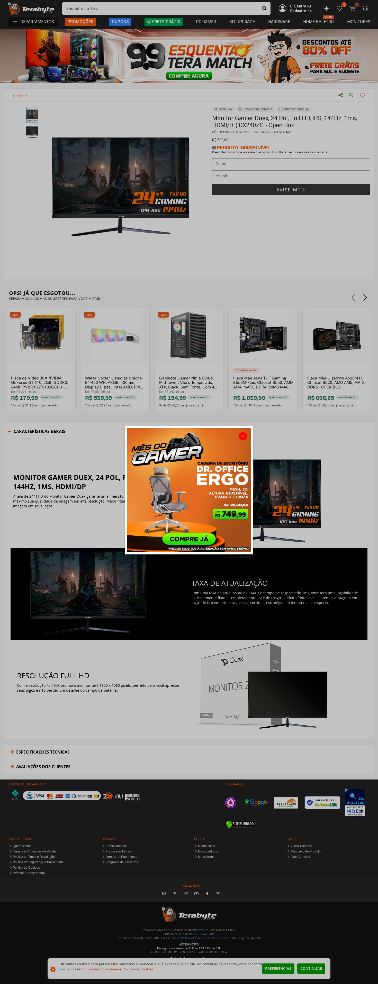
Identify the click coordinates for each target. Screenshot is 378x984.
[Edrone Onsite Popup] (189, 492)
